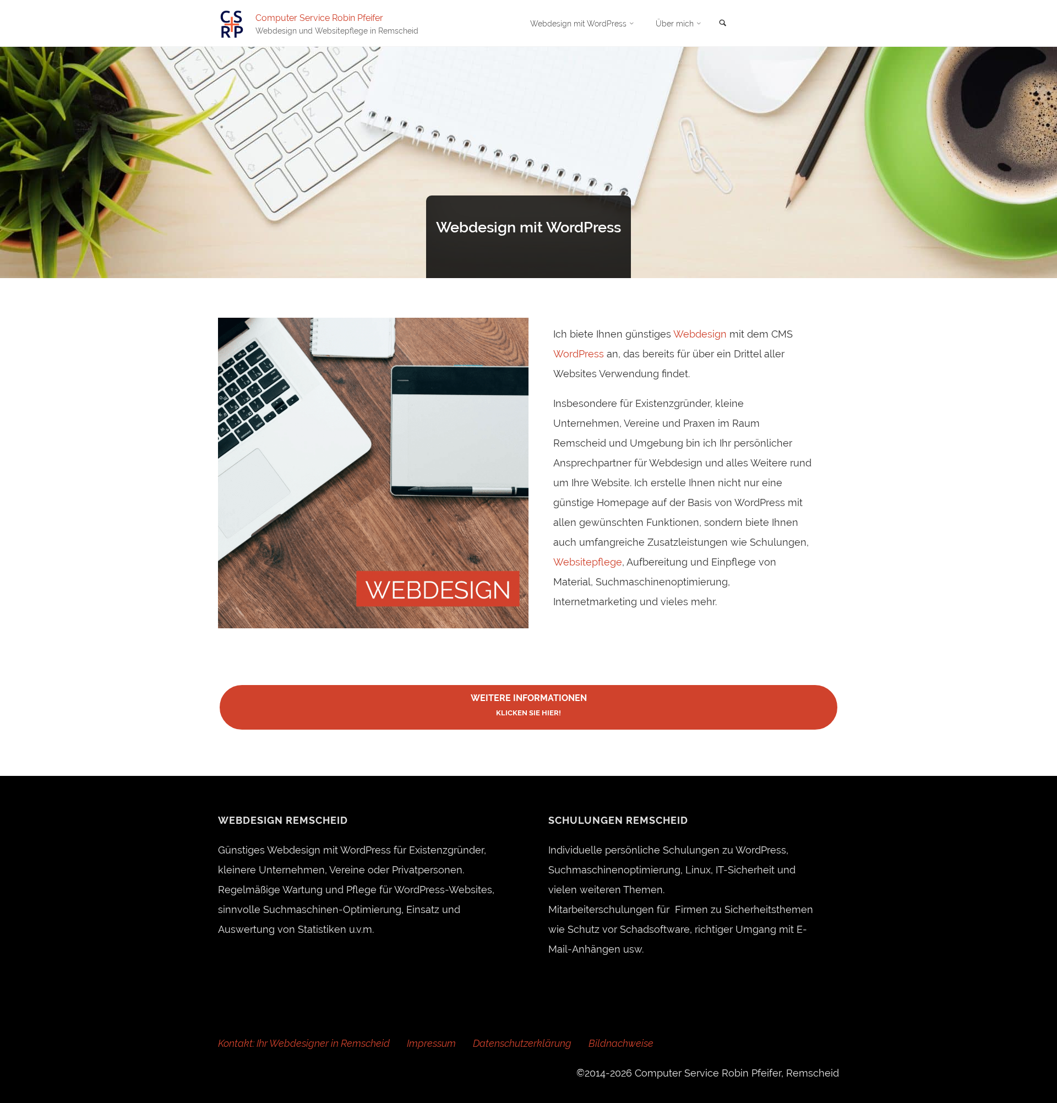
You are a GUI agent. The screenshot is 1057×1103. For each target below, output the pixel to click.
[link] (723, 23)
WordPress (578, 354)
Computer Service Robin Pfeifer (319, 17)
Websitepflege (587, 562)
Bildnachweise (621, 1043)
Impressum (431, 1043)
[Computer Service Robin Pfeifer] (232, 23)
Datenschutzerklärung (522, 1043)
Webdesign (700, 334)
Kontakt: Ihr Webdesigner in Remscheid (304, 1043)
